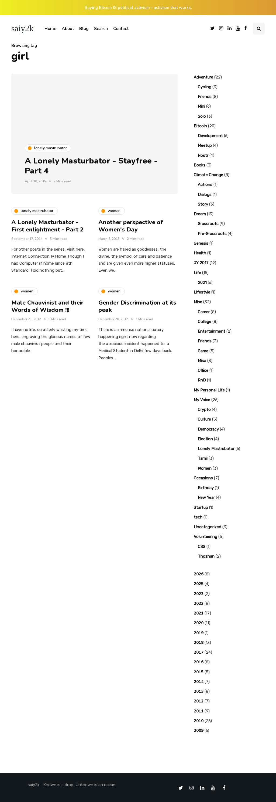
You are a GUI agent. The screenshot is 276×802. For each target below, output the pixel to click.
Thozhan (206, 556)
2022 (198, 603)
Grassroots (208, 223)
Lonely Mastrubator (216, 448)
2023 (198, 593)
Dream (200, 213)
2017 (198, 652)
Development (210, 135)
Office (203, 370)
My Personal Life (209, 390)
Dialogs (205, 194)
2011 (198, 711)
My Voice (202, 399)
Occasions (203, 478)
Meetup (205, 145)
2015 (198, 672)
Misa (202, 360)
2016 (198, 662)
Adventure (203, 77)
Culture (204, 419)
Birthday (206, 487)
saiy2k (22, 28)
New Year (206, 497)
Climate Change (208, 174)
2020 (198, 623)
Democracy (208, 429)
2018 (198, 642)
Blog (84, 29)
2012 (198, 701)
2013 (198, 691)
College (204, 321)
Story (203, 204)
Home (50, 29)
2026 (198, 574)
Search (101, 29)
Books (199, 165)
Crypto (204, 409)
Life (197, 272)
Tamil (203, 458)
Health (200, 253)
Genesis (201, 243)
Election (205, 438)
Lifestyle (202, 292)
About (68, 29)
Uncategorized (207, 526)
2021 (202, 282)
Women (205, 468)
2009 (198, 730)
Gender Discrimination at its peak (137, 306)
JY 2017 (201, 262)
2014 (198, 681)
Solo (202, 116)
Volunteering (205, 536)
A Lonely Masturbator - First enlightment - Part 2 (47, 226)
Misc (198, 301)
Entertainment (211, 331)
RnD (202, 380)
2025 (198, 583)
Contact (121, 29)
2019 (198, 633)
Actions (205, 184)
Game (203, 351)
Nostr (203, 155)
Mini (201, 106)
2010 (198, 720)
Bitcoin (200, 126)
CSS (201, 546)
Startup (201, 507)
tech (198, 517)
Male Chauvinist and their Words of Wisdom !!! (47, 306)
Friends (205, 96)
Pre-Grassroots (212, 233)
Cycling (204, 86)
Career (204, 311)
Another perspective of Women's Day (130, 226)
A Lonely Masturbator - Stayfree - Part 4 (91, 166)
